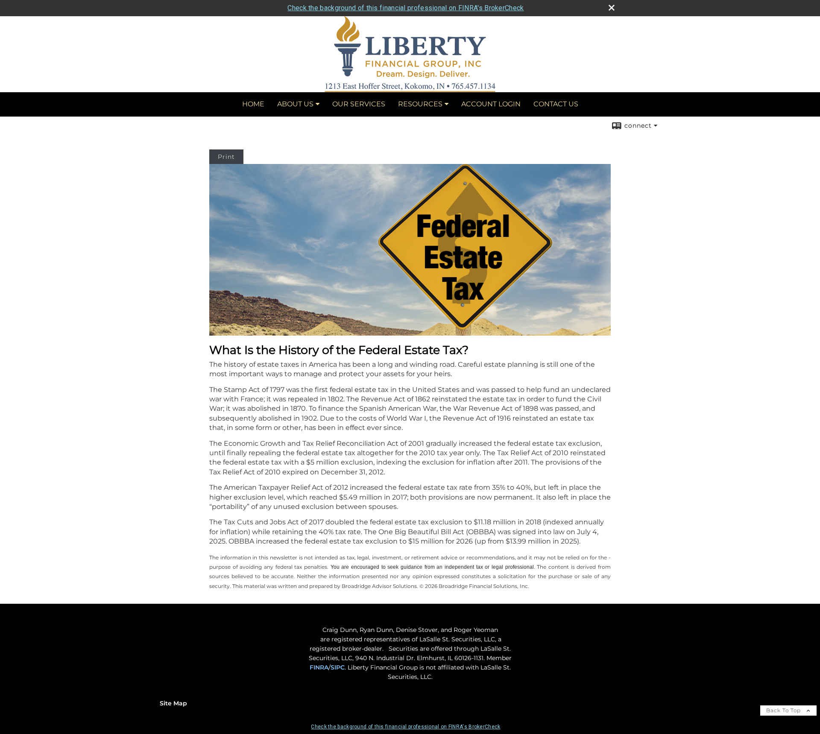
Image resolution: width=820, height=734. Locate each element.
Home (253, 104)
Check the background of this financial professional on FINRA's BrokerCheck (405, 8)
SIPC (338, 667)
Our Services (358, 104)
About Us (295, 104)
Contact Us (555, 104)
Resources (420, 104)
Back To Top (784, 710)
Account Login (491, 104)
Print (226, 157)
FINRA (319, 667)
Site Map (173, 703)
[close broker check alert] (611, 7)
